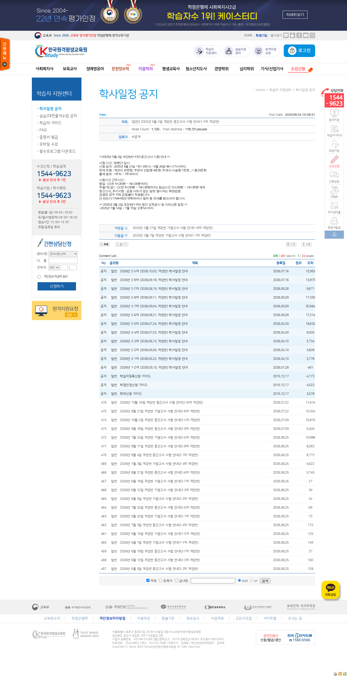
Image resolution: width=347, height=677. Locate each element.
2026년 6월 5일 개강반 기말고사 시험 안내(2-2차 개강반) (159, 499)
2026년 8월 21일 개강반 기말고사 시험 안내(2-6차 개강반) (160, 411)
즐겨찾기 (276, 35)
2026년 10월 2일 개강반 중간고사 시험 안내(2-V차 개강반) (160, 420)
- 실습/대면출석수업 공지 (57, 116)
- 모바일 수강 (47, 144)
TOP (334, 235)
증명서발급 (334, 227)
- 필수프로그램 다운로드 (56, 151)
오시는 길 (295, 618)
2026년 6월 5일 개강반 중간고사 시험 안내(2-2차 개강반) (159, 569)
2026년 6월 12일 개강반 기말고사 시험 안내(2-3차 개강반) (160, 490)
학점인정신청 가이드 (134, 385)
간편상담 (334, 181)
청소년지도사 (196, 69)
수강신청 (334, 166)
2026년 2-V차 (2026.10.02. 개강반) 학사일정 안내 (154, 271)
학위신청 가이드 (131, 394)
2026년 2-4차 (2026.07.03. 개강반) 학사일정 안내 (154, 332)
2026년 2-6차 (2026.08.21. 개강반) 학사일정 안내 (154, 315)
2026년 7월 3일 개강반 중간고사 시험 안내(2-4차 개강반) (159, 525)
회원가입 (261, 35)
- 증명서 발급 (47, 137)
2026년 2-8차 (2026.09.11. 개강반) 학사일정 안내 (154, 297)
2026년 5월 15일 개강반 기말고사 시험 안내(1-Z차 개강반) (160, 534)
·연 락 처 (40, 267)
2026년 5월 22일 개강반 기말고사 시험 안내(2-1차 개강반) (160, 516)
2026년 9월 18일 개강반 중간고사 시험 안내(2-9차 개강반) (160, 429)
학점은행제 (80, 618)
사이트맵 (269, 618)
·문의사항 (40, 253)
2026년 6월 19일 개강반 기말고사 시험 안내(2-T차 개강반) (160, 481)
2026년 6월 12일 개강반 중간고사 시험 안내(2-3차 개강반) (160, 560)
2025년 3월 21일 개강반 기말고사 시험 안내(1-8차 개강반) (172, 228)
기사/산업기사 (272, 69)
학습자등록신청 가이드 (135, 376)
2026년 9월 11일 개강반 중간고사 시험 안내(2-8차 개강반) (160, 446)
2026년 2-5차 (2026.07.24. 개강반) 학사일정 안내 (154, 324)
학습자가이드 (334, 135)
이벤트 (334, 196)
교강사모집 (244, 618)
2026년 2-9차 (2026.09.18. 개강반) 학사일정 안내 (154, 280)
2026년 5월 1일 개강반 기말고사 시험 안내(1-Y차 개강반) (159, 543)
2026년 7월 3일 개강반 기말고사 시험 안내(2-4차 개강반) (159, 464)
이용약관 (143, 618)
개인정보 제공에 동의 (56, 276)
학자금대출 (334, 212)
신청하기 (56, 286)
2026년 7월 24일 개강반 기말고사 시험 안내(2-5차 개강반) (160, 438)
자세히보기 (295, 15)
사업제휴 (217, 618)
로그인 (303, 50)
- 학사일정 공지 (49, 109)
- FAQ (42, 130)
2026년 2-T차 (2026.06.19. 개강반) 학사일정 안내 (154, 289)
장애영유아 (95, 69)
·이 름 (40, 260)
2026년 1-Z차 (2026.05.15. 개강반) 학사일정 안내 (154, 367)
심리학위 (247, 69)
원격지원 (334, 120)
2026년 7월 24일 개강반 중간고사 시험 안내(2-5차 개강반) (160, 508)
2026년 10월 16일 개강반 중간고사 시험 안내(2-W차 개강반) (161, 402)
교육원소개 (52, 618)
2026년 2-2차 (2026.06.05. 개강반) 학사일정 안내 (154, 350)
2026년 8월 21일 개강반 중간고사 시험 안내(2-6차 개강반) (160, 473)
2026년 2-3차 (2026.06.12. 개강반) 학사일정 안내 (154, 341)
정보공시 (192, 618)
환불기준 (168, 618)
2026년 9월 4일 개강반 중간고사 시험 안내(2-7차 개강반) (159, 455)
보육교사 (70, 69)
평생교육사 (171, 69)
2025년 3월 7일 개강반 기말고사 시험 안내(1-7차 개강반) (172, 235)
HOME (248, 35)
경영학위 (221, 69)
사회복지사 (44, 69)
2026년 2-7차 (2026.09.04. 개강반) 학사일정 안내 (154, 306)
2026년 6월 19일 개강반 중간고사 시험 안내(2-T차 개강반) (160, 551)
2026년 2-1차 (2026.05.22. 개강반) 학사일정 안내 (154, 359)
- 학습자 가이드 (49, 123)
